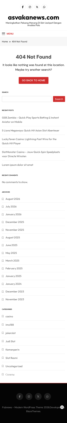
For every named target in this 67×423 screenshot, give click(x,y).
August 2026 (13, 198)
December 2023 (15, 291)
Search (5, 92)
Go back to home (33, 80)
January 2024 (13, 283)
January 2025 (13, 276)
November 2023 (15, 299)
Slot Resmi (12, 358)
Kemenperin (13, 349)
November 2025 (15, 229)
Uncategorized (14, 366)
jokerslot (11, 333)
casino (9, 316)
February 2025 (14, 268)
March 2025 (12, 260)
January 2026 (13, 214)
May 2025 (11, 252)
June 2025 (11, 245)
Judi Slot (10, 341)
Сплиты (10, 374)
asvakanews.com (33, 17)
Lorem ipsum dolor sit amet (17, 164)
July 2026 (11, 206)
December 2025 (15, 222)
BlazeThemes (33, 411)
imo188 (10, 324)
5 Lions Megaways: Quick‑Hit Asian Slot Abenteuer (30, 130)
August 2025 (13, 237)
